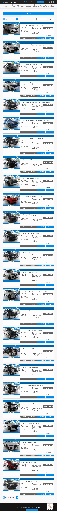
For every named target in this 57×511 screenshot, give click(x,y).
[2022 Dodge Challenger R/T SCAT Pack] (11, 199)
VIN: (33, 27)
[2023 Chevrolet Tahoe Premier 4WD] (11, 162)
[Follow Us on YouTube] (53, 2)
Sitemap (30, 507)
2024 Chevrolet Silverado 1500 (35, 120)
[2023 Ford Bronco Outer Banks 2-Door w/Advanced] (11, 255)
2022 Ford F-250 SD (29, 349)
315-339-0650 (28, 1)
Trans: (22, 31)
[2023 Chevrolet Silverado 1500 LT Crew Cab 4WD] (11, 105)
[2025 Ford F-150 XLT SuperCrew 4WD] (11, 333)
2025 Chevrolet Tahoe (30, 178)
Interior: (22, 28)
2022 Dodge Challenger (32, 196)
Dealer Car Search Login (20, 507)
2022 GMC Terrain (29, 481)
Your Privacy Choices (35, 507)
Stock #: (33, 33)
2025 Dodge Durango (31, 215)
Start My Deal (41, 38)
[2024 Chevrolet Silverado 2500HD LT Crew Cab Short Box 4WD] (11, 141)
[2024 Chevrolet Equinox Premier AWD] (11, 85)
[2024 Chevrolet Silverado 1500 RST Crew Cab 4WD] (11, 123)
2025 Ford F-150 (31, 330)
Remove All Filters (16, 16)
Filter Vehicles (29, 13)
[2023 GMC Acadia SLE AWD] (11, 464)
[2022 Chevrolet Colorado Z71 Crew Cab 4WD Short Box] (11, 47)
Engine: (33, 30)
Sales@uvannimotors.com (10, 2)
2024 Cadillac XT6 (32, 25)
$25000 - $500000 (7, 16)
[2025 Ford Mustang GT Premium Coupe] (11, 445)
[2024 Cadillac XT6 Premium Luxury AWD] (11, 28)
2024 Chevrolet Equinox (32, 83)
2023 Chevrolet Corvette (31, 64)
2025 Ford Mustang (32, 443)
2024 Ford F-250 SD (33, 404)
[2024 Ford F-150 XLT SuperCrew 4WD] (11, 313)
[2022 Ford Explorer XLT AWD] (11, 274)
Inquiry (24, 38)
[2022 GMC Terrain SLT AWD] (11, 484)
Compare (49, 35)
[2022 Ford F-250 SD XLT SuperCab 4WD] (11, 388)
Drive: (22, 30)
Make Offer (33, 38)
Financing (49, 38)
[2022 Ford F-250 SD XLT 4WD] (11, 351)
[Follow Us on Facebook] (49, 2)
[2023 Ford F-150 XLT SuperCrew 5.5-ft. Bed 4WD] (11, 294)
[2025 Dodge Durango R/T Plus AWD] (11, 217)
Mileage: (33, 32)
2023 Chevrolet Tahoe (31, 160)
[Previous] (4, 19)
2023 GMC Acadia (29, 462)
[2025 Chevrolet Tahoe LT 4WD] (11, 181)
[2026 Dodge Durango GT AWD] (11, 236)
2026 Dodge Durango (30, 233)
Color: (22, 27)
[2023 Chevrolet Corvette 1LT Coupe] (11, 67)
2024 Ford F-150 (31, 311)
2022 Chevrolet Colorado (36, 45)
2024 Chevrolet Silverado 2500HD (36, 139)
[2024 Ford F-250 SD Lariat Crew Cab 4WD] (11, 426)
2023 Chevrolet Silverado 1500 (35, 102)
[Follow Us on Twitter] (51, 2)
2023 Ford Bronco (34, 253)
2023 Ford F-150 (34, 291)
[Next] (17, 19)
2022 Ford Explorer (29, 272)
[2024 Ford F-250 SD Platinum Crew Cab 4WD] (11, 406)
